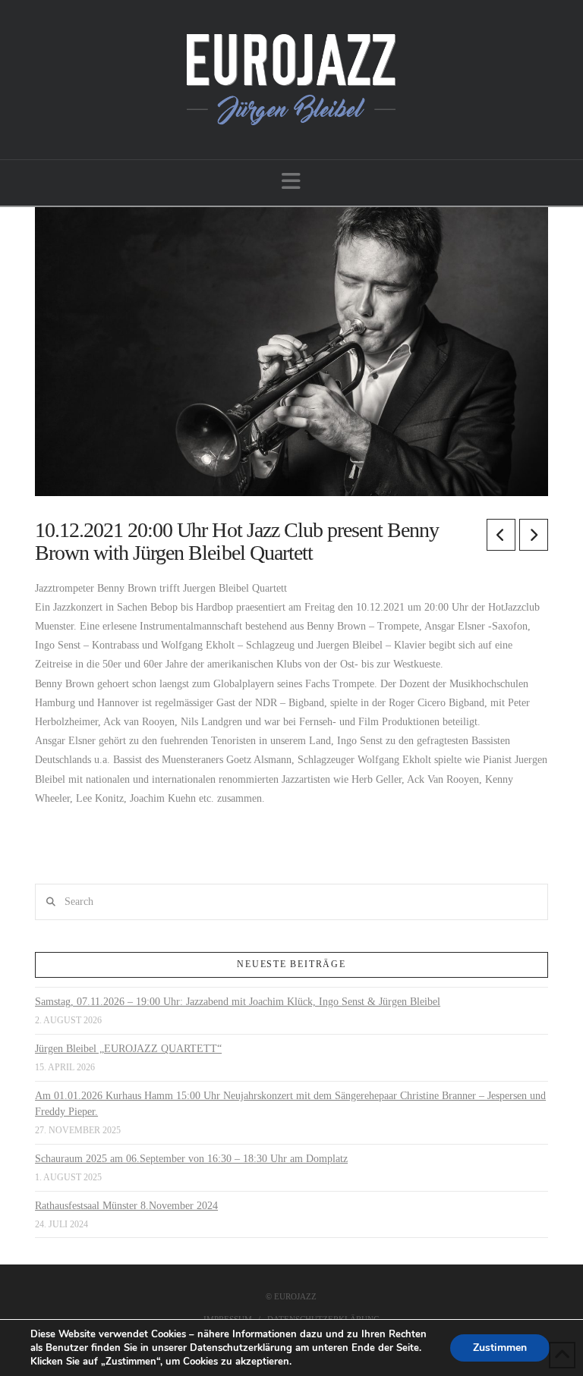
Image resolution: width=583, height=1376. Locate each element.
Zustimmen (500, 1347)
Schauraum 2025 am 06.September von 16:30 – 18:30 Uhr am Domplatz (191, 1158)
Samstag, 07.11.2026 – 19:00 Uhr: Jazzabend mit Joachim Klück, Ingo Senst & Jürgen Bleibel (237, 1001)
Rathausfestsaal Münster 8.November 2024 (126, 1205)
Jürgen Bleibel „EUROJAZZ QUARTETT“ (128, 1048)
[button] (291, 182)
